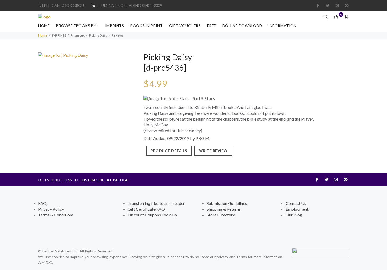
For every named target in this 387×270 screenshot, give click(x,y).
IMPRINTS (114, 25)
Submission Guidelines (227, 203)
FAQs (43, 203)
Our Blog (294, 214)
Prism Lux (78, 35)
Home (44, 25)
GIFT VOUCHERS (185, 25)
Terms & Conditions (56, 214)
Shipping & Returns (224, 208)
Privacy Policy (51, 208)
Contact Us (296, 203)
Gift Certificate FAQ (146, 208)
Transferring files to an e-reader (156, 203)
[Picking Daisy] (63, 54)
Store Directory (221, 214)
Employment (297, 208)
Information (282, 25)
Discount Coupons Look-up (152, 214)
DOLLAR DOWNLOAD (242, 25)
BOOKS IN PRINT (146, 25)
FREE (211, 25)
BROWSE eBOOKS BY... (77, 25)
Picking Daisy (98, 35)
